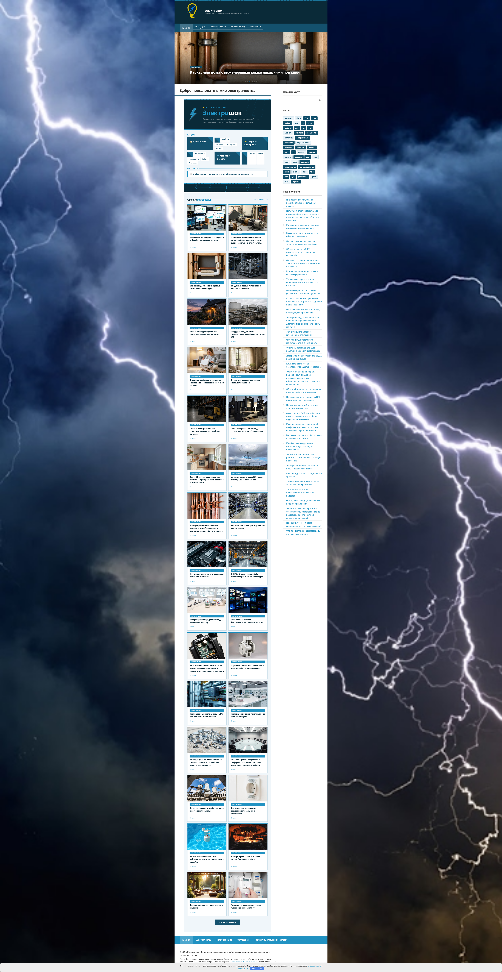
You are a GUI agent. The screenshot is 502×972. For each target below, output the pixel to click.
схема (296, 172)
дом (296, 123)
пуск (287, 152)
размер (312, 152)
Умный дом (200, 27)
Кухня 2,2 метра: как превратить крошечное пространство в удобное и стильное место (304, 301)
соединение (290, 167)
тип (311, 172)
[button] (245, 81)
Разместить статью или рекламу (271, 940)
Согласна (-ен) (257, 969)
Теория (260, 153)
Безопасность (194, 159)
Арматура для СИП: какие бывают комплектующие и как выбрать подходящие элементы (303, 416)
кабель (288, 128)
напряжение (302, 138)
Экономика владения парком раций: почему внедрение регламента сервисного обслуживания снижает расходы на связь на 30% (303, 378)
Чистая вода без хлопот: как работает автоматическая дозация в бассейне (303, 457)
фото (314, 177)
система (305, 162)
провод (312, 147)
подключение (303, 142)
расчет (288, 157)
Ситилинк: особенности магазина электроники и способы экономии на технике (303, 263)
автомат (288, 118)
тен (304, 172)
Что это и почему (238, 27)
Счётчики (219, 145)
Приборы (225, 139)
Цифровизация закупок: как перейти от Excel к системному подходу (301, 203)
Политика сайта (224, 940)
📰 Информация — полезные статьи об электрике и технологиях (221, 174)
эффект (296, 181)
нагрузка (289, 138)
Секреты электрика (218, 27)
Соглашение (243, 940)
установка (302, 177)
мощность (311, 133)
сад (315, 157)
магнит (288, 133)
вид (314, 118)
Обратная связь (203, 940)
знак (310, 123)
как (296, 128)
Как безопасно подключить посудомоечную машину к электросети (299, 446)
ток (286, 177)
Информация (255, 27)
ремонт (298, 157)
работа (301, 152)
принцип (300, 147)
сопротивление (307, 167)
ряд (307, 157)
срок (287, 172)
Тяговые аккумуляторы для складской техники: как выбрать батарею (302, 282)
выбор (287, 123)
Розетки (219, 149)
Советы (252, 153)
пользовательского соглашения (244, 961)
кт (304, 128)
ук (293, 177)
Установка (193, 163)
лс (310, 128)
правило (288, 147)
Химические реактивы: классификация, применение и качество (301, 492)
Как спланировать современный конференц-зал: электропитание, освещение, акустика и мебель (302, 427)
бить (298, 118)
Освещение (231, 145)
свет (287, 162)
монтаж (299, 133)
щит (287, 181)
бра (306, 118)
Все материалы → (227, 922)
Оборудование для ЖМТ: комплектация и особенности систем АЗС (300, 252)
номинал (289, 142)
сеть (295, 162)
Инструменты (200, 153)
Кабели (205, 159)
